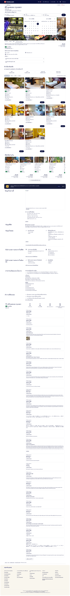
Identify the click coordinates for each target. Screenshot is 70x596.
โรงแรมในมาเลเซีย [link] (6, 587)
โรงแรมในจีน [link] (6, 580)
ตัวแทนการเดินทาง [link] (32, 578)
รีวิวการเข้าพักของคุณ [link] (20, 577)
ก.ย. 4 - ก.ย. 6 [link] (58, 72)
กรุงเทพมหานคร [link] (12, 562)
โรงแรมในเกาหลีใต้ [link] (6, 577)
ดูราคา (21, 102)
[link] (63, 5)
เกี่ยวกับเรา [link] (56, 572)
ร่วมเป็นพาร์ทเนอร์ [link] (32, 573)
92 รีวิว (6, 307)
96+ (63, 38)
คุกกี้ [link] (43, 575)
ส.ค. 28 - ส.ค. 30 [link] (42, 72)
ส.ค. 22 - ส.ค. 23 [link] (11, 72)
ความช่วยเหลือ (53, 1)
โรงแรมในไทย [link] (6, 572)
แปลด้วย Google (28, 314)
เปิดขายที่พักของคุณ (46, 1)
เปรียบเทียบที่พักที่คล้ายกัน (35, 180)
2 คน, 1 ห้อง (47, 15)
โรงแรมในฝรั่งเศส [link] (6, 582)
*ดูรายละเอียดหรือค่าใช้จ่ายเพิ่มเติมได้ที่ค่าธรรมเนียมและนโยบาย (35, 245)
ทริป (57, 1)
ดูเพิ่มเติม (26, 221)
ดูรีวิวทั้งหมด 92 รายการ (8, 48)
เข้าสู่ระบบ (64, 1)
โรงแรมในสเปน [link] (6, 583)
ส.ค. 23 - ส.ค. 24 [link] (27, 72)
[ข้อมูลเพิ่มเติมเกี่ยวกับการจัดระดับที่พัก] (8, 8)
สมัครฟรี (63, 186)
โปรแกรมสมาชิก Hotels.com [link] (59, 577)
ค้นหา (64, 14)
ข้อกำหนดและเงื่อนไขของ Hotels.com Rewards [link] (47, 579)
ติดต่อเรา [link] (18, 575)
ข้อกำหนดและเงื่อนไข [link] (45, 572)
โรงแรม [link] (6, 562)
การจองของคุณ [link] (19, 572)
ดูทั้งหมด (6, 56)
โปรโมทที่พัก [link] (31, 576)
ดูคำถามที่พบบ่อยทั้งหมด (29, 299)
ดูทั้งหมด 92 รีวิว (30, 559)
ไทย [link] (8, 562)
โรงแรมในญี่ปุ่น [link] (6, 575)
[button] (29, 24)
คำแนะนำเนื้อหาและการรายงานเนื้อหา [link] (47, 577)
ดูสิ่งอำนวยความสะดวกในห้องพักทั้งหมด (32, 265)
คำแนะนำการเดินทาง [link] (58, 575)
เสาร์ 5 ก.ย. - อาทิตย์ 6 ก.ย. (30, 15)
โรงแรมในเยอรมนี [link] (6, 585)
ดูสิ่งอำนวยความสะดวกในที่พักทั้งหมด (31, 256)
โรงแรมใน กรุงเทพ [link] (17, 562)
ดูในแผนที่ (27, 209)
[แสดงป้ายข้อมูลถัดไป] (65, 167)
